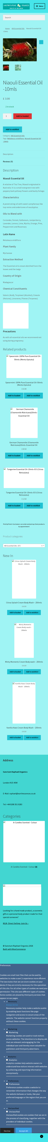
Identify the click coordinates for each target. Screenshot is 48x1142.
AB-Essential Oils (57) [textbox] (23, 546)
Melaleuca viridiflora (15, 138)
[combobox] (24, 545)
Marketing (12, 1029)
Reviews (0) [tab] (8, 161)
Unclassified (13, 1108)
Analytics (12, 1056)
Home (7, 28)
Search (24, 1137)
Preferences (13, 1081)
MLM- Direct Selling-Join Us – (16, 923)
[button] (41, 42)
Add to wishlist (12, 129)
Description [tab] (8, 154)
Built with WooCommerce (14, 949)
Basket (37, 1135)
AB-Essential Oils (18, 28)
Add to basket (22, 116)
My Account (8, 1137)
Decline (7, 1131)
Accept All (23, 1131)
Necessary (12, 1001)
